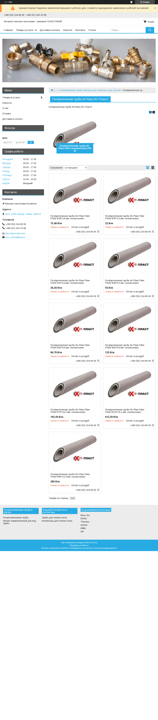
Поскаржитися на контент (81, 548)
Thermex (85, 522)
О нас (5, 108)
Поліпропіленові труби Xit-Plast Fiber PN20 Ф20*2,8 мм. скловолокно (70, 217)
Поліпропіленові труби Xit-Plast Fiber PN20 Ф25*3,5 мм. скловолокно (124, 217)
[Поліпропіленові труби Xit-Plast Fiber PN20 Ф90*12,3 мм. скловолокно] (75, 451)
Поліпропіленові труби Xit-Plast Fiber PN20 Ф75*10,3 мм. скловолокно (70, 410)
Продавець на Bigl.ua (79, 545)
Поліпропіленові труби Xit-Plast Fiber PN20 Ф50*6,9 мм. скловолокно (70, 346)
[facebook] (150, 112)
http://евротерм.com (15, 233)
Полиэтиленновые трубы (16, 517)
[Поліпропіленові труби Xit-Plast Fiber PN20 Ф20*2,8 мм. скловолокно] (75, 193)
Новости (67, 30)
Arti (82, 531)
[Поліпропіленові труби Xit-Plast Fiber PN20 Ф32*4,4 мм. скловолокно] (75, 257)
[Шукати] (150, 30)
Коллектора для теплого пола (57, 521)
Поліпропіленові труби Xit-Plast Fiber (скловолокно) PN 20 (75, 148)
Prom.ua (93, 543)
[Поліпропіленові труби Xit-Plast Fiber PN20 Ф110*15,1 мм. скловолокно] (129, 386)
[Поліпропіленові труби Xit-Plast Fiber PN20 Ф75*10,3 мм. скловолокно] (75, 386)
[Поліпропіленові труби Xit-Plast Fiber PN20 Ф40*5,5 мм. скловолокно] (129, 257)
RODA (84, 518)
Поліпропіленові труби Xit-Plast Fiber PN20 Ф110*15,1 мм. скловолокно (124, 410)
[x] (153, 112)
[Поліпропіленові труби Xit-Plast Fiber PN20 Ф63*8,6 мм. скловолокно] (129, 322)
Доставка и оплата (50, 30)
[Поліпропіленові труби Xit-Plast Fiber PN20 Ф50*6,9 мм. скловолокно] (75, 322)
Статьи (92, 30)
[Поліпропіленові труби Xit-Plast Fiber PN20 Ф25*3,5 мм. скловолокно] (129, 193)
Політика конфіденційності (105, 548)
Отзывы (6, 113)
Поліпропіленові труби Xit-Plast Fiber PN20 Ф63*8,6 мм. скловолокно (124, 346)
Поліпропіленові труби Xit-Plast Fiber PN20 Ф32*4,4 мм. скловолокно (70, 281)
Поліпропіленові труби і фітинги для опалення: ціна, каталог (90, 90)
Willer (83, 528)
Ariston (84, 525)
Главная (8, 30)
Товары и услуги (24, 30)
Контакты (80, 30)
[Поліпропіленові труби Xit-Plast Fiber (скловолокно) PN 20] (75, 137)
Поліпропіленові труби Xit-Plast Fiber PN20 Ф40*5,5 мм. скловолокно (124, 281)
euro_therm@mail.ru (15, 237)
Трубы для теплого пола (54, 517)
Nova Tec (85, 515)
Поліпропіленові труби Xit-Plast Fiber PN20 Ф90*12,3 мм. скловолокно (70, 475)
